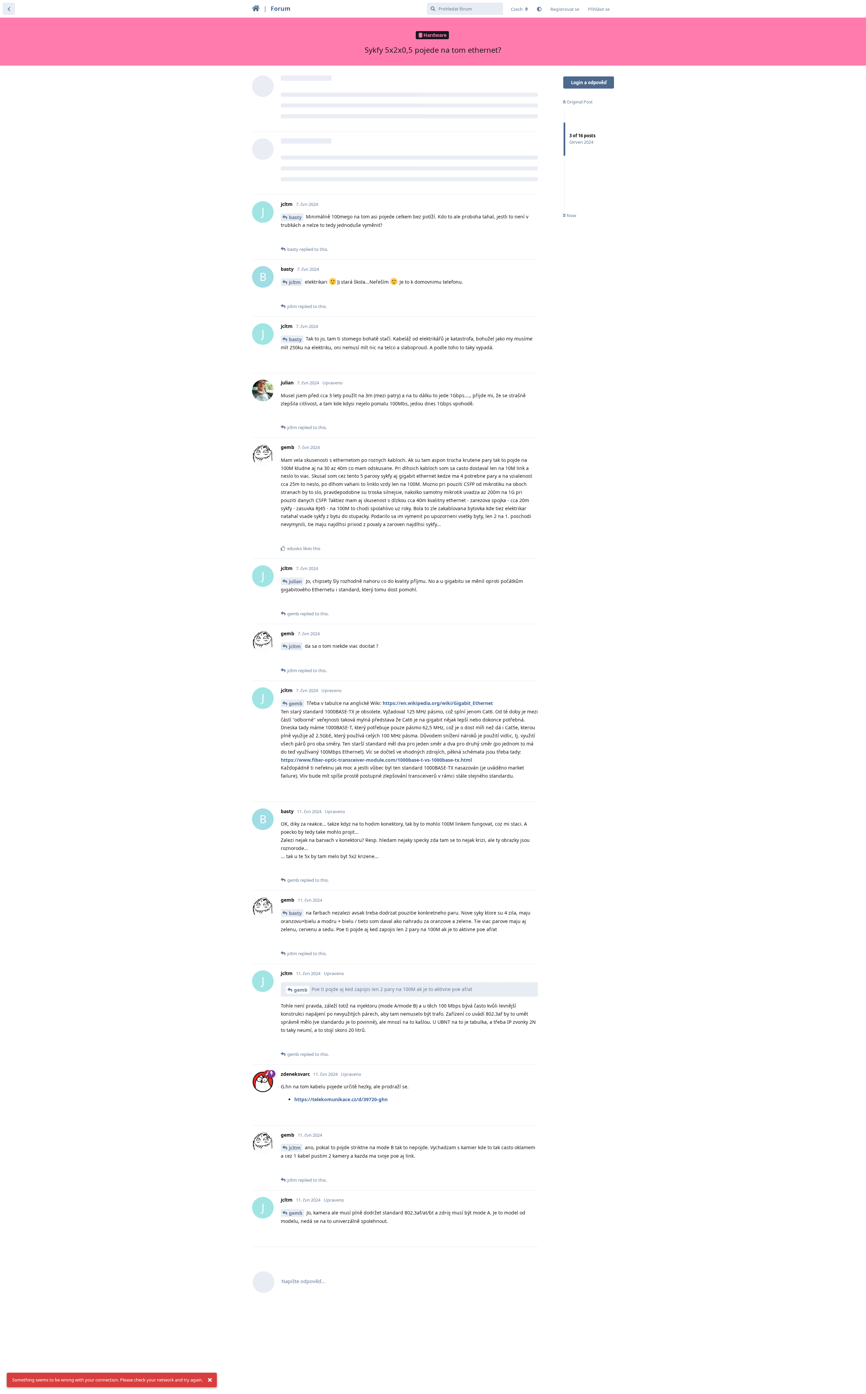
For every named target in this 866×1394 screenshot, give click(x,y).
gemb (295, 703)
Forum (281, 8)
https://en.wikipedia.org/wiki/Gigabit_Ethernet (438, 703)
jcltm (295, 282)
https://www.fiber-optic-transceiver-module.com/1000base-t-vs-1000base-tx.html (376, 760)
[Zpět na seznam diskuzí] (9, 9)
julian (295, 581)
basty (295, 217)
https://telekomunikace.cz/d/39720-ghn (341, 1099)
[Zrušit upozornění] (210, 1380)
